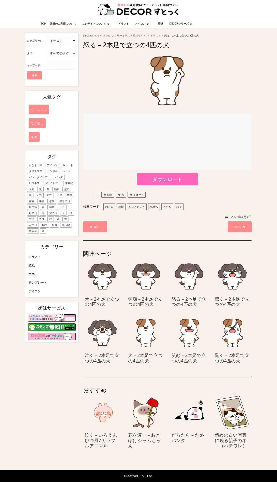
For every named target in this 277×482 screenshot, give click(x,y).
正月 (62, 207)
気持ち (154, 207)
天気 (39, 195)
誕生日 (33, 225)
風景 (54, 225)
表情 (121, 207)
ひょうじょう (137, 207)
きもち (167, 207)
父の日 (53, 213)
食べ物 (66, 225)
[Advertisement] (167, 141)
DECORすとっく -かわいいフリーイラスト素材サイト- (115, 35)
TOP (43, 23)
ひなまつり (35, 165)
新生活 (33, 207)
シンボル (52, 171)
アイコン (140, 23)
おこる (109, 207)
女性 (49, 195)
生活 (31, 219)
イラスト (123, 23)
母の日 (33, 213)
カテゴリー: (34, 40)
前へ (97, 227)
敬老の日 (64, 201)
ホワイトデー (52, 183)
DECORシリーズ (179, 23)
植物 (52, 207)
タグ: (30, 53)
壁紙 (160, 23)
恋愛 (52, 201)
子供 (59, 195)
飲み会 (33, 231)
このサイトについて (94, 23)
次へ (237, 227)
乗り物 (69, 183)
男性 (41, 219)
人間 (31, 189)
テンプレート (38, 282)
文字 (32, 274)
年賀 (41, 201)
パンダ (59, 177)
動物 (56, 189)
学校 (69, 195)
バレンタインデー (39, 177)
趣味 (44, 225)
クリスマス (35, 171)
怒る (179, 207)
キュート (67, 165)
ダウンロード (167, 179)
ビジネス (34, 183)
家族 (31, 201)
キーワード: (34, 65)
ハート (66, 171)
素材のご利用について (63, 23)
